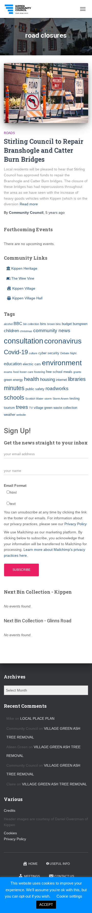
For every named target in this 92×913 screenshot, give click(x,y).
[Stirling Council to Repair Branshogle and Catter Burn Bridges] (46, 93)
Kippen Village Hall (27, 298)
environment (62, 363)
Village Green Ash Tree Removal (54, 784)
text (13, 504)
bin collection (31, 324)
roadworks (56, 388)
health (31, 379)
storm (48, 398)
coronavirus (63, 341)
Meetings (32, 876)
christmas (26, 331)
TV (31, 407)
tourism (9, 408)
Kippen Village (23, 288)
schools (14, 397)
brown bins (54, 324)
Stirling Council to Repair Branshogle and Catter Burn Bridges (43, 150)
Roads (9, 133)
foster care (26, 371)
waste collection (65, 408)
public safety (35, 389)
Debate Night (68, 353)
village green (43, 408)
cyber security (48, 353)
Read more (29, 204)
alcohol (8, 324)
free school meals (59, 372)
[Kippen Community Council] (20, 9)
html (13, 492)
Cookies (10, 833)
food (16, 371)
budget (67, 324)
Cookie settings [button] (69, 896)
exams (8, 371)
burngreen (80, 324)
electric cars (32, 364)
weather (9, 415)
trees (22, 407)
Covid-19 (16, 352)
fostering (39, 371)
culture (33, 353)
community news (51, 330)
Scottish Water (34, 398)
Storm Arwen (60, 398)
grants (77, 371)
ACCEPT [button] (46, 905)
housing (47, 379)
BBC (18, 323)
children (11, 330)
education (13, 364)
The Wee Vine (22, 278)
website (21, 414)
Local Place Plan (37, 718)
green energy (13, 380)
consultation (23, 341)
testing (74, 398)
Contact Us (64, 876)
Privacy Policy (75, 524)
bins (43, 324)
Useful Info (60, 864)
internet (61, 380)
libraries (77, 379)
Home (33, 864)
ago (55, 212)
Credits (9, 810)
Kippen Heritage (24, 268)
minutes (14, 388)
